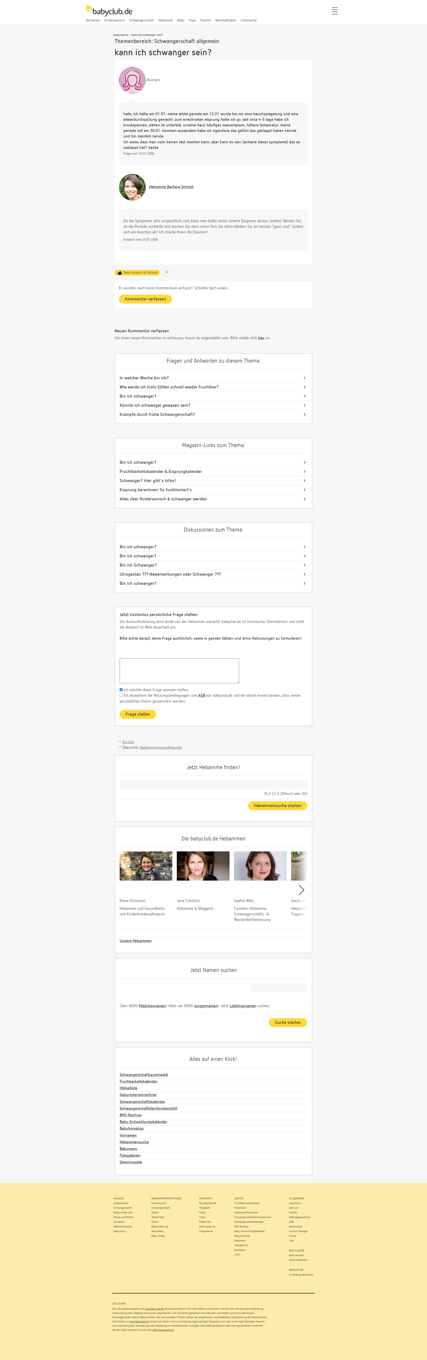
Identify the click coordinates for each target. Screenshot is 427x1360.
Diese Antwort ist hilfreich (140, 272)
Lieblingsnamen (243, 1006)
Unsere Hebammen (136, 941)
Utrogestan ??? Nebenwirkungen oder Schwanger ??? (170, 574)
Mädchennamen (152, 1006)
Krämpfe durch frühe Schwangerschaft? (157, 414)
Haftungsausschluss (163, 1330)
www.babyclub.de (154, 1309)
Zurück (128, 742)
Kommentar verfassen (145, 299)
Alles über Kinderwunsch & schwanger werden (163, 499)
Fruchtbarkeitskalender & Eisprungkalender (161, 471)
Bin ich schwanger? (138, 396)
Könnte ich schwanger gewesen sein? (155, 405)
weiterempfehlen (298, 1260)
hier (261, 338)
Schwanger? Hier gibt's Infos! (148, 481)
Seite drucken (296, 1255)
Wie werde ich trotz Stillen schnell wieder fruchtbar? (169, 387)
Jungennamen (206, 1006)
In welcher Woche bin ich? (144, 378)
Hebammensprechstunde (161, 748)
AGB (201, 696)
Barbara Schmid (171, 187)
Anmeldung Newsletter (301, 1275)
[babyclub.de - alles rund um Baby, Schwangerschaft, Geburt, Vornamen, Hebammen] (109, 13)
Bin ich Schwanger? (138, 565)
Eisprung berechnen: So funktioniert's (156, 490)
